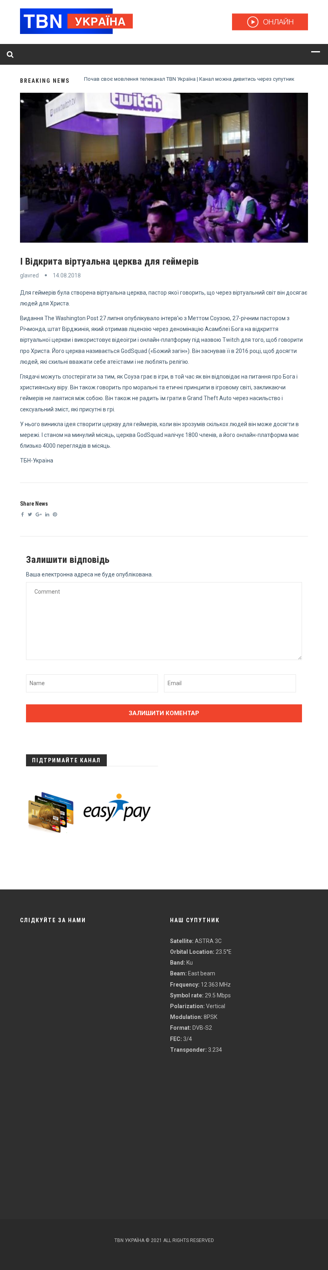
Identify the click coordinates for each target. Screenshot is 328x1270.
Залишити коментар (164, 713)
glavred (29, 275)
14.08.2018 (67, 275)
